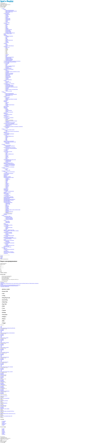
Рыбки (3, 433)
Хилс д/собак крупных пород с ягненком (6, 366)
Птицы (3, 430)
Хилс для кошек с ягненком (4, 342)
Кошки (3, 429)
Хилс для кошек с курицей (4, 347)
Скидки (3, 422)
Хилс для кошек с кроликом (4, 352)
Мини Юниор (2, 381)
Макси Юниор (2, 387)
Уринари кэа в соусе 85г (4, 400)
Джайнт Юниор (2, 384)
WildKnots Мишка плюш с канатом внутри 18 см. (7, 413)
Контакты (3, 424)
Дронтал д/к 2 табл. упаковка (4, 408)
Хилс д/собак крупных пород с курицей (6, 371)
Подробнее (2, 329)
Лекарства (3, 432)
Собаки (3, 428)
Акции (3, 425)
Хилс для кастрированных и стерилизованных (7, 332)
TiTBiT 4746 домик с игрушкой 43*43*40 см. (7, 411)
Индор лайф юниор (3, 405)
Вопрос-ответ (4, 423)
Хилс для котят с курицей (4, 337)
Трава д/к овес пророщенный (4, 398)
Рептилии (3, 434)
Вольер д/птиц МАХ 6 (3, 395)
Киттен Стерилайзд (3, 374)
